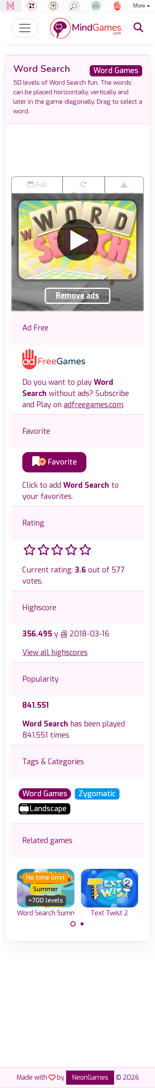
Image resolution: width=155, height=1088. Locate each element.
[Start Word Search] (77, 240)
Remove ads (77, 296)
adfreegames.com (93, 405)
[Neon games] (10, 6)
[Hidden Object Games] (74, 6)
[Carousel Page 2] (82, 924)
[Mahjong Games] (53, 6)
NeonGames (90, 1077)
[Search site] (138, 28)
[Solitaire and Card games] (32, 6)
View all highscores (55, 653)
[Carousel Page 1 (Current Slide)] (73, 924)
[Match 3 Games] (96, 6)
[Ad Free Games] (117, 6)
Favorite (61, 462)
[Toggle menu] (25, 28)
